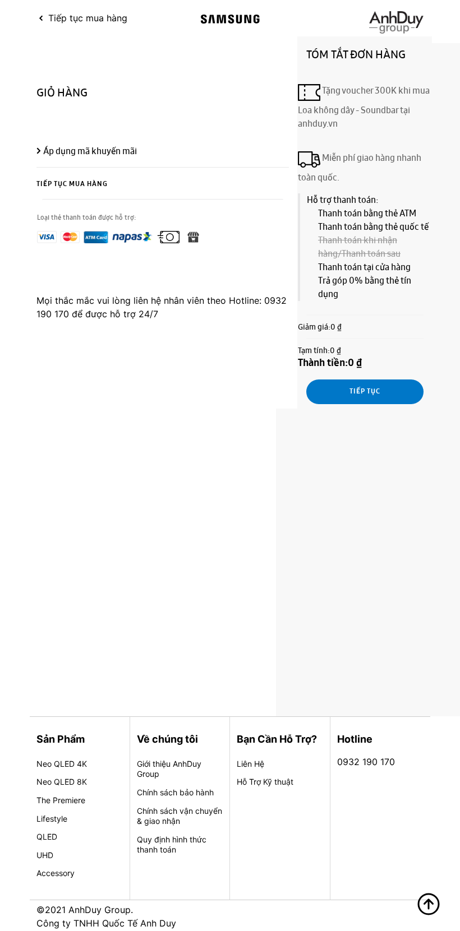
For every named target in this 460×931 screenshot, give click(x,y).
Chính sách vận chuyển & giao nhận (179, 816)
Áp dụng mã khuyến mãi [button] (90, 151)
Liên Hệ (250, 763)
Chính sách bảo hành (175, 792)
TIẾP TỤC (364, 391)
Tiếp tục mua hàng (72, 184)
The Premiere (60, 800)
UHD (44, 855)
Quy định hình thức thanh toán (171, 845)
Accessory (55, 873)
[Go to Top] (428, 904)
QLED (46, 836)
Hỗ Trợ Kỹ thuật (265, 781)
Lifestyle (51, 818)
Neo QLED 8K (61, 781)
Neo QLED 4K (61, 763)
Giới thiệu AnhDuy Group (169, 769)
